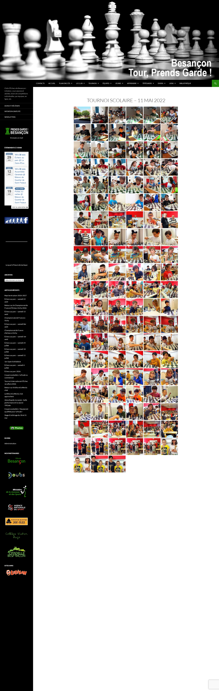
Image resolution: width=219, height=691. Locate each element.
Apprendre (131, 83)
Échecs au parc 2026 (12, 371)
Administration (10, 443)
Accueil (51, 83)
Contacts (40, 83)
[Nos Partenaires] (16, 461)
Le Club (79, 83)
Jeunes (118, 83)
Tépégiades (147, 83)
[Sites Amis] (16, 573)
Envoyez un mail (16, 138)
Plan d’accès (64, 83)
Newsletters (9, 117)
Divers (160, 83)
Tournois (92, 83)
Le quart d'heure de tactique (16, 265)
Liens (171, 83)
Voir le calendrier (19, 207)
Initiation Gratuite (12, 111)
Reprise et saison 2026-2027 (15, 295)
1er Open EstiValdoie (12, 361)
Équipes (106, 83)
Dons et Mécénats (12, 106)
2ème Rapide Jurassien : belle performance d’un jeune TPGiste (15, 402)
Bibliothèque (185, 83)
